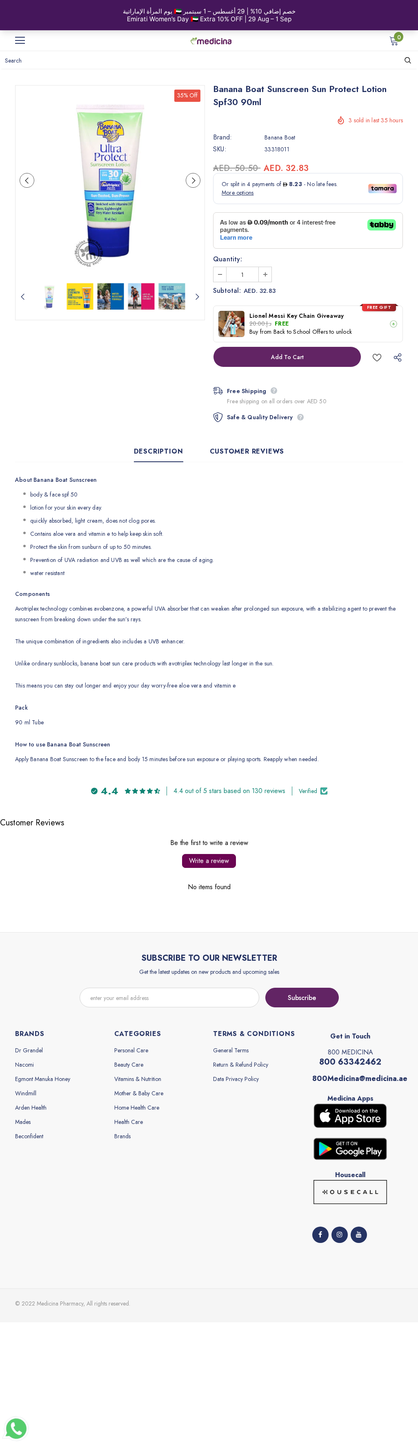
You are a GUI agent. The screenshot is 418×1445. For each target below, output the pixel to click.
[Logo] (211, 40)
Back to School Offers (300, 332)
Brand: (222, 137)
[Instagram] (339, 1235)
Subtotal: (227, 290)
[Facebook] (320, 1235)
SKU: (220, 149)
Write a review (209, 860)
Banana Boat (280, 137)
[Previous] (27, 180)
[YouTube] (359, 1235)
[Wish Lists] (377, 356)
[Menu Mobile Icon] (20, 40)
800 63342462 (350, 1062)
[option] (110, 180)
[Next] (193, 180)
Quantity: (227, 259)
